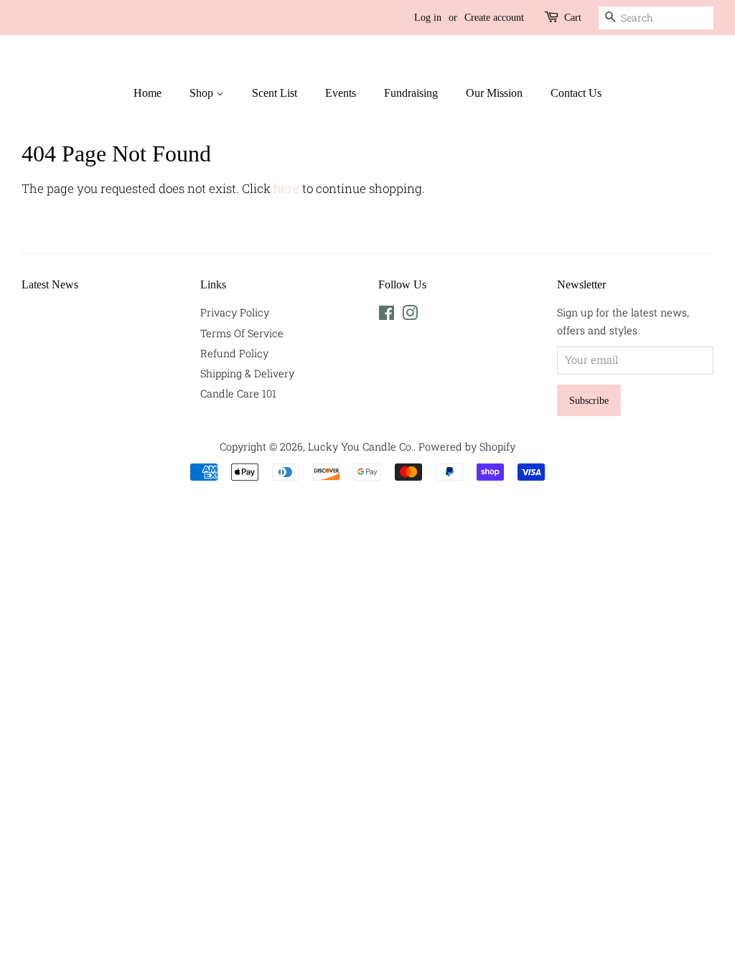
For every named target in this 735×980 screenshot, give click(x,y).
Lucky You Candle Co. (360, 446)
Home (147, 93)
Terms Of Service (242, 333)
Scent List (274, 93)
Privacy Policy (234, 312)
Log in (427, 17)
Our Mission (494, 93)
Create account (494, 17)
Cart (572, 17)
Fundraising (411, 93)
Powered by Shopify (466, 446)
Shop (202, 93)
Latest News (50, 284)
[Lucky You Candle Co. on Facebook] (386, 315)
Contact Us (576, 93)
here (286, 188)
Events (340, 93)
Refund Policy (234, 353)
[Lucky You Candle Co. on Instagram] (410, 315)
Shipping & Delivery (247, 373)
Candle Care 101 (238, 393)
